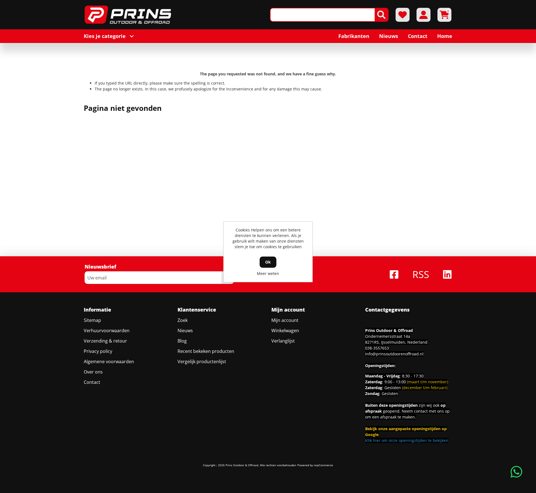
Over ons (93, 372)
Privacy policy (98, 351)
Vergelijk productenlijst (202, 361)
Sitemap (92, 320)
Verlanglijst (283, 341)
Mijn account (284, 320)
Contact (92, 382)
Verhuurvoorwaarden (107, 330)
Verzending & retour (105, 341)
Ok (268, 262)
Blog (182, 341)
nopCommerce (323, 465)
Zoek (183, 320)
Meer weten (268, 273)
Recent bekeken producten (206, 351)
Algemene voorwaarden (109, 361)
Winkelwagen (285, 330)
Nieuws (185, 330)
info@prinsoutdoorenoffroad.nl (394, 353)
